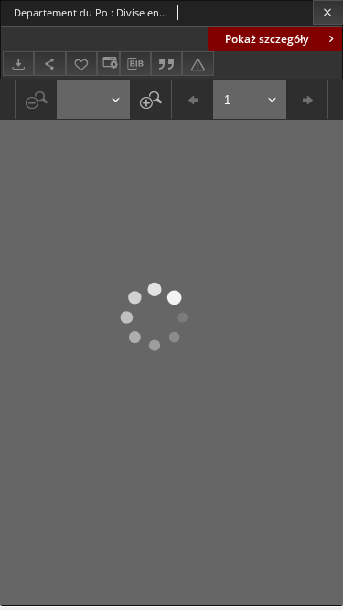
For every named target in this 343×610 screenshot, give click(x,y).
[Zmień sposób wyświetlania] (108, 63)
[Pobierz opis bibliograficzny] (135, 64)
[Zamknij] (328, 12)
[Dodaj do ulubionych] (81, 63)
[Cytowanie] (166, 63)
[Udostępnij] (49, 63)
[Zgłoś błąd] (197, 63)
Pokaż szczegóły (266, 39)
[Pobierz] (18, 63)
